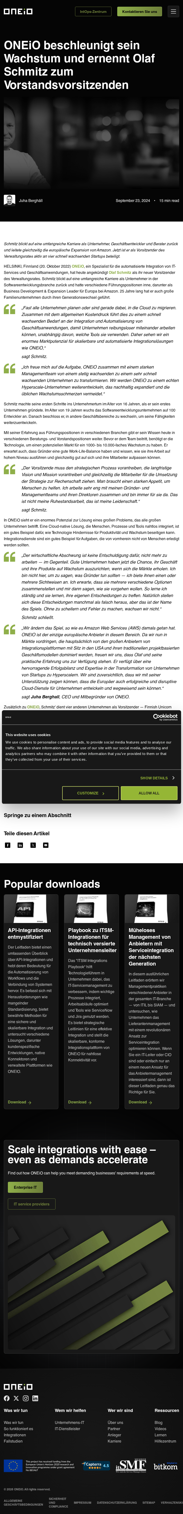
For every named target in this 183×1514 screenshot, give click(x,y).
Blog (159, 1422)
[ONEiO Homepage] (15, 11)
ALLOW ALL (149, 793)
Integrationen (15, 1435)
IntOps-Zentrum (93, 11)
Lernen (161, 1435)
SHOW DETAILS (154, 778)
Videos (160, 1428)
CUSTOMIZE (87, 793)
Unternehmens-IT (69, 1422)
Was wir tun (13, 1422)
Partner (114, 1428)
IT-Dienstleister (67, 1428)
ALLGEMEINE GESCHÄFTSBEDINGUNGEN (23, 1502)
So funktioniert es (18, 1428)
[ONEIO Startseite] (15, 1387)
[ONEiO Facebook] (7, 1398)
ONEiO (78, 266)
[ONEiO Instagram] (26, 1398)
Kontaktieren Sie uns (139, 11)
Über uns (115, 1422)
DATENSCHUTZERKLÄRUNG (117, 1502)
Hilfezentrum (165, 1441)
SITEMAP (148, 1502)
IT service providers (32, 1204)
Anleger (114, 1435)
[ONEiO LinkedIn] (35, 1398)
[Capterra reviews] (95, 1466)
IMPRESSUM (82, 1502)
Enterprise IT (25, 1187)
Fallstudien (13, 1441)
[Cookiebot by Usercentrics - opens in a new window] (157, 717)
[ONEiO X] (16, 1398)
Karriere (114, 1441)
